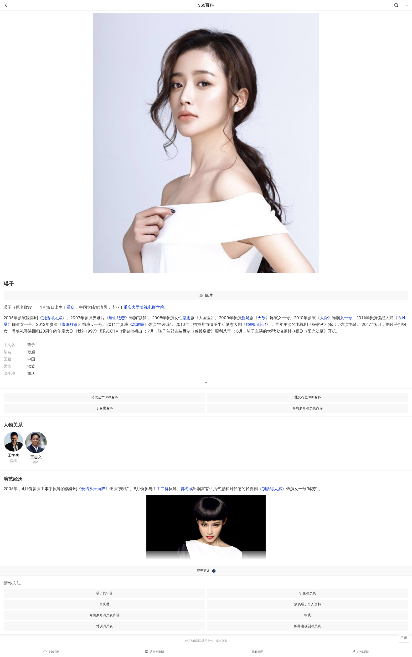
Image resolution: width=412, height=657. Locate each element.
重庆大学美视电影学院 (144, 307)
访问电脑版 (157, 651)
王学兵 (13, 455)
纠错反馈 (363, 651)
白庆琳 (104, 604)
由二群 (162, 488)
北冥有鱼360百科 (307, 397)
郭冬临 (187, 488)
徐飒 (307, 615)
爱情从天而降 (93, 488)
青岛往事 (70, 324)
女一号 (346, 317)
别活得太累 (52, 317)
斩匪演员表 (307, 593)
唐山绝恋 (117, 317)
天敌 (262, 317)
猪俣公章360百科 (104, 397)
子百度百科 (104, 408)
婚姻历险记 (256, 324)
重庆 (71, 307)
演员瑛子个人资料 (307, 604)
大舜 (324, 317)
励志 (186, 317)
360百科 (206, 5)
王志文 (36, 456)
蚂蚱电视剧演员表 (307, 626)
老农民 (138, 324)
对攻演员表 (104, 626)
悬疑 (245, 317)
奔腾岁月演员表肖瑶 (308, 408)
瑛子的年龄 (104, 593)
